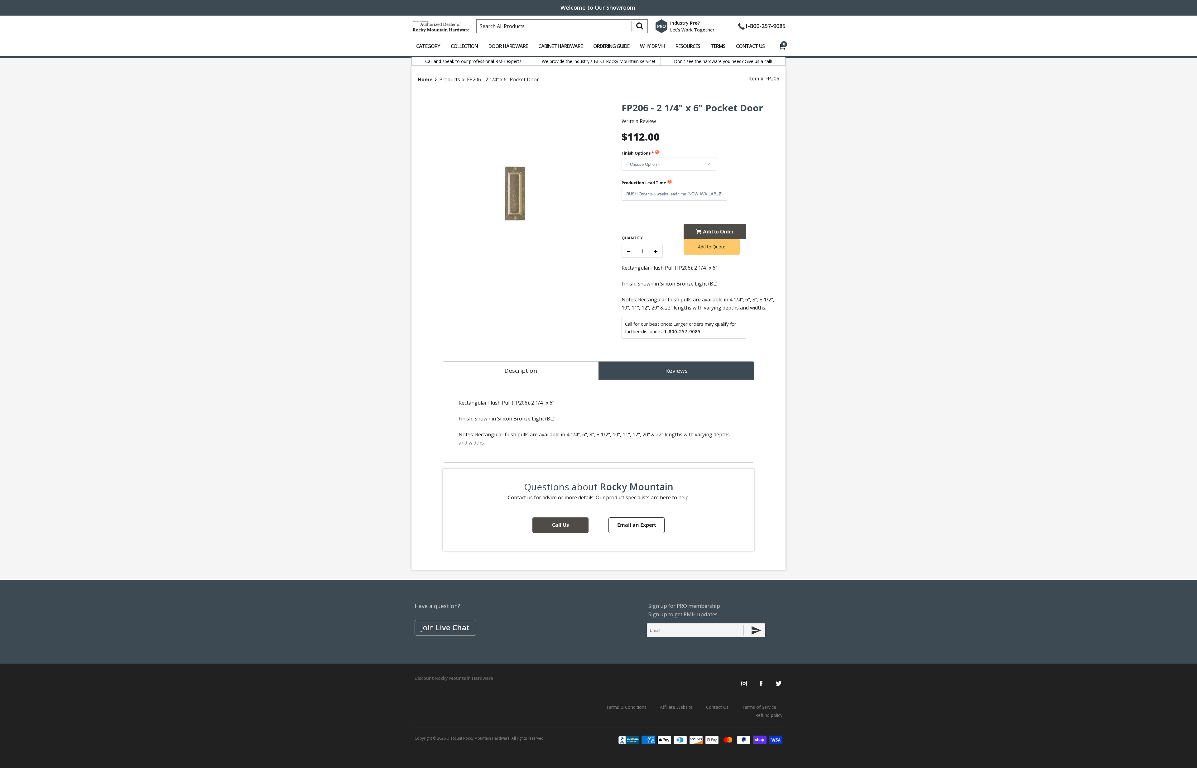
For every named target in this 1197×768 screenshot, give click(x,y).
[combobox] (562, 26)
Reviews (676, 371)
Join (445, 627)
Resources (687, 46)
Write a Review (639, 121)
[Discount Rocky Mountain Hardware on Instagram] (744, 684)
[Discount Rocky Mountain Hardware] (441, 25)
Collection (464, 46)
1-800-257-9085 (765, 25)
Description (520, 371)
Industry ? (685, 23)
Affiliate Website (676, 707)
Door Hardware (508, 46)
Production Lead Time (644, 182)
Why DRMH (652, 46)
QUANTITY (632, 238)
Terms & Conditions (626, 707)
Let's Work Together (692, 30)
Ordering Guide (611, 46)
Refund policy (768, 715)
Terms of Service (759, 707)
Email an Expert (636, 524)
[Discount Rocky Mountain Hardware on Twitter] (778, 684)
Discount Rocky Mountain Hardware (478, 738)
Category (428, 46)
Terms (718, 46)
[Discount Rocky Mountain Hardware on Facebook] (761, 684)
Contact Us (750, 46)
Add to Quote (711, 247)
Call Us (560, 524)
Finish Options (636, 153)
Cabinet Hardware (560, 46)
